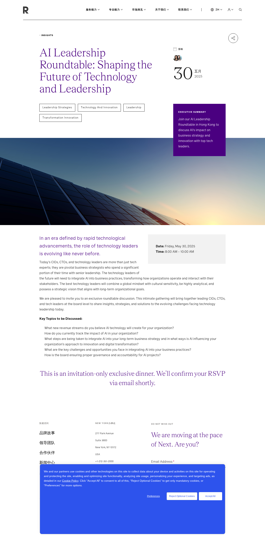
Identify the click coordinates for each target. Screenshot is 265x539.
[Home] (32, 10)
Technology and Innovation (99, 107)
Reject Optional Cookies (182, 496)
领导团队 (47, 442)
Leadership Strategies (57, 107)
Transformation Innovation (60, 117)
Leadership (133, 107)
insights (47, 35)
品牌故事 (47, 433)
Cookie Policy (70, 480)
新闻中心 (47, 462)
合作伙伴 (47, 452)
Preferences (153, 496)
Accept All (210, 496)
